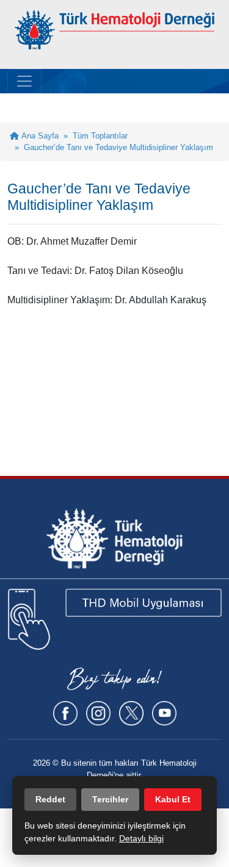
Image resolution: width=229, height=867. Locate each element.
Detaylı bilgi (141, 838)
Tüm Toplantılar (100, 135)
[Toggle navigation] (24, 81)
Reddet (50, 799)
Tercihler (110, 799)
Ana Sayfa (39, 135)
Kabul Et (173, 799)
